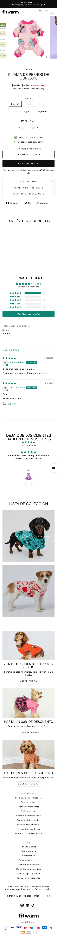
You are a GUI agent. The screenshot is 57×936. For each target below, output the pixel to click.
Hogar (28, 69)
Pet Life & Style (28, 847)
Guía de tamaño (28, 802)
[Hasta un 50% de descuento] (28, 754)
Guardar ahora (28, 784)
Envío (14, 88)
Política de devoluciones (28, 824)
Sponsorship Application (28, 873)
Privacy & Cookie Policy (28, 829)
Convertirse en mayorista (28, 869)
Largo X (27, 111)
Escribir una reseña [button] (28, 314)
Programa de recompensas (28, 798)
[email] (48, 896)
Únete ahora (28, 681)
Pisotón (15, 103)
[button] (16, 293)
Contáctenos (28, 855)
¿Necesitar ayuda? (28, 793)
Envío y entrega (28, 811)
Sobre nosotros (28, 851)
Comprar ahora (28, 163)
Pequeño (29, 103)
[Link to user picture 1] (9, 409)
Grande (13, 111)
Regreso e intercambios (28, 820)
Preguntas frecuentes (28, 807)
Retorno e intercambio (28, 194)
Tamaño (28, 99)
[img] (9, 358)
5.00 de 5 (36, 283)
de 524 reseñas (28, 445)
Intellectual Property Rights (28, 833)
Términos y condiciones (28, 878)
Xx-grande (41, 111)
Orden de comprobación (28, 815)
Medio (42, 103)
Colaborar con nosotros (28, 864)
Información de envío (28, 188)
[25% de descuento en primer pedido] (28, 645)
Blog (28, 842)
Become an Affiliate (28, 860)
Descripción (28, 182)
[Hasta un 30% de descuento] (28, 703)
